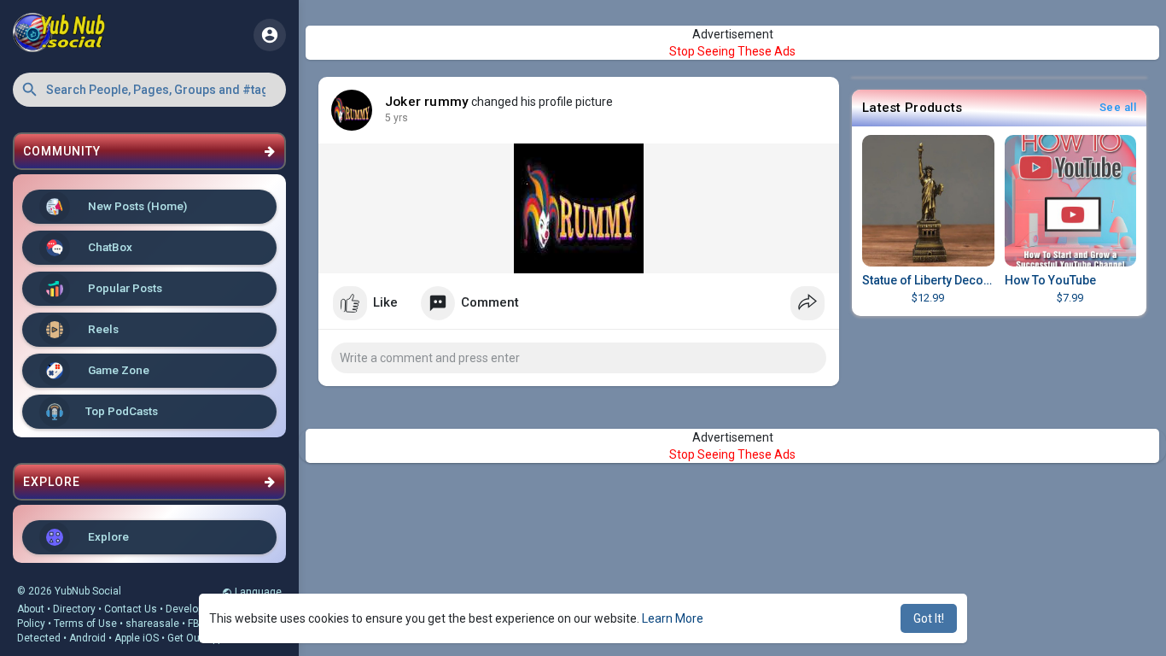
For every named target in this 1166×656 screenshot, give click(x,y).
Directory (74, 609)
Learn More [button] (672, 618)
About (30, 609)
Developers (192, 609)
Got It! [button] (928, 618)
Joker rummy (427, 101)
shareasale (152, 624)
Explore (107, 536)
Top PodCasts (121, 411)
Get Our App (195, 638)
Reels (102, 329)
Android (87, 638)
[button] (149, 90)
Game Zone (117, 370)
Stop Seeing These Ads (732, 51)
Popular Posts (123, 288)
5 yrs (396, 118)
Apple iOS (136, 638)
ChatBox (108, 247)
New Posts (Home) (136, 206)
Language (257, 592)
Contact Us (130, 609)
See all (1118, 107)
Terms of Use (85, 624)
